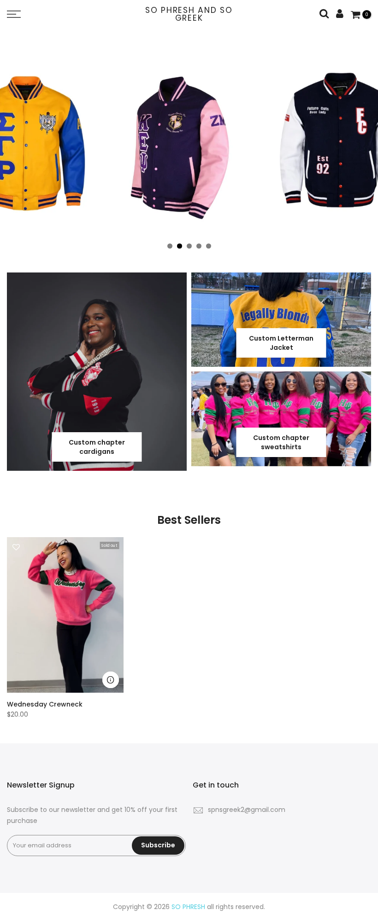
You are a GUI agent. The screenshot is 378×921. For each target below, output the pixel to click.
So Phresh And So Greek (189, 14)
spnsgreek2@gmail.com (246, 809)
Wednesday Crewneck (45, 704)
